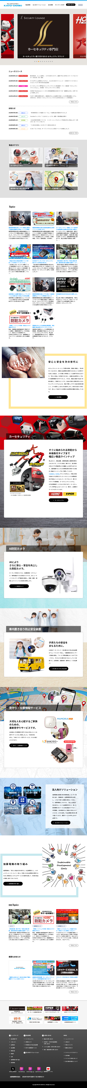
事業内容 (13, 1050)
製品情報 (28, 5)
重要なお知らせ (69, 1047)
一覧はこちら (73, 102)
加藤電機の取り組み (15, 1059)
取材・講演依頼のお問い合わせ (51, 1049)
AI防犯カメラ (28, 1042)
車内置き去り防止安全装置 (31, 1045)
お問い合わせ (70, 4)
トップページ (14, 1035)
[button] (34, 61)
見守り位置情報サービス (31, 1047)
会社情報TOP (14, 1039)
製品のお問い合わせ (48, 1039)
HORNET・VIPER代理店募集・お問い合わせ (51, 1042)
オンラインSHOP (59, 5)
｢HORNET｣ (52, 474)
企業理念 (13, 1045)
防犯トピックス (69, 1045)
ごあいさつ (13, 1042)
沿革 (12, 1056)
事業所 (12, 1053)
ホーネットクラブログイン (71, 1052)
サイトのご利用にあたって (71, 1058)
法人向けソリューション (39, 5)
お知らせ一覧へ (73, 133)
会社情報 (50, 5)
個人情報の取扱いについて (71, 1061)
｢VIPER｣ (57, 474)
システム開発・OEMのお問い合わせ (52, 1046)
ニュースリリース (69, 1039)
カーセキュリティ (29, 1039)
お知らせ (67, 1042)
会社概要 (13, 1047)
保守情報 (67, 1055)
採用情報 (13, 1062)
